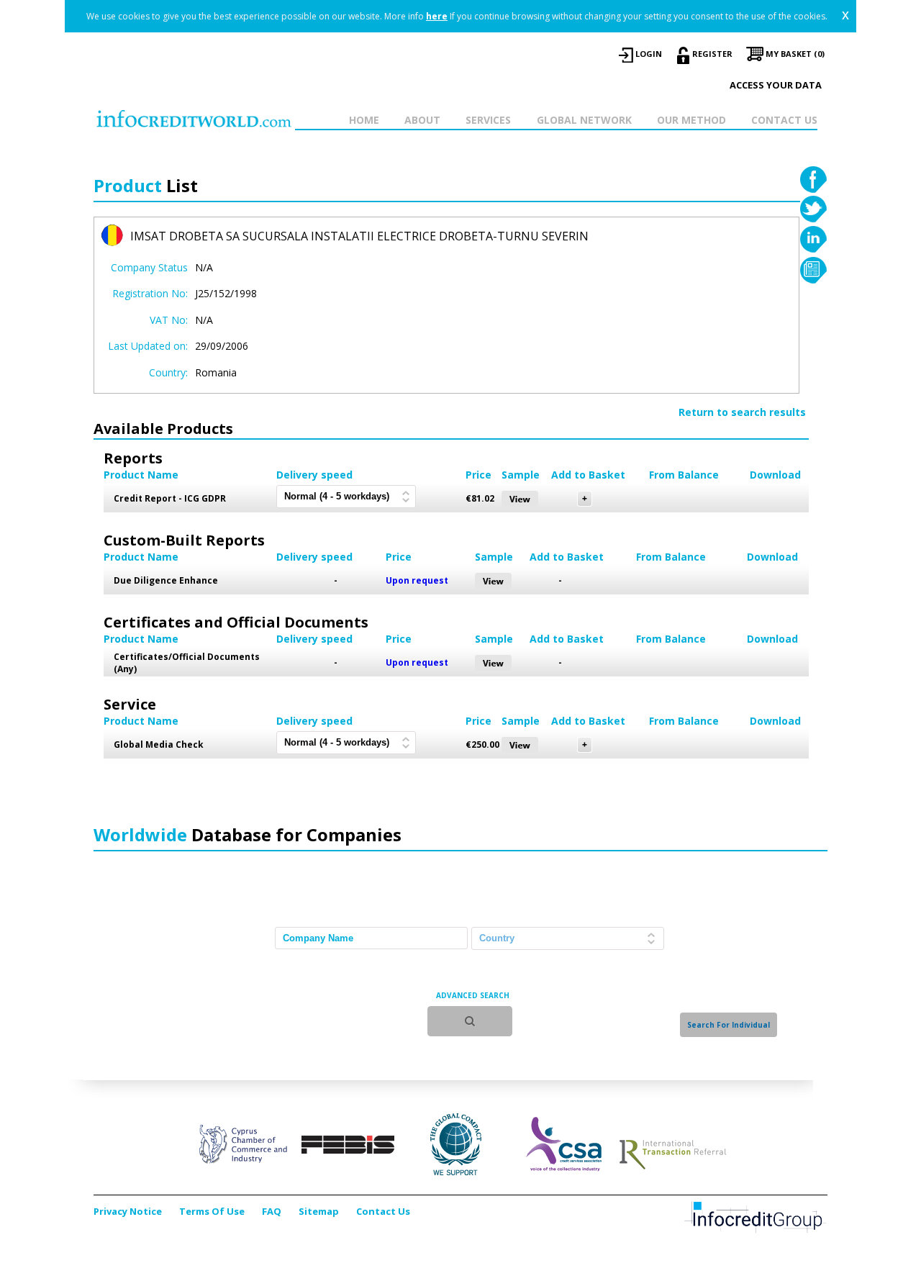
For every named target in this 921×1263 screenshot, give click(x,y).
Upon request (417, 580)
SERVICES (488, 120)
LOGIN (648, 53)
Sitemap (319, 1211)
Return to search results (742, 412)
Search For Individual (728, 1025)
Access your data (776, 84)
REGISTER (712, 53)
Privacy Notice (128, 1211)
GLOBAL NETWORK (584, 120)
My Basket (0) (795, 53)
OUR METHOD (691, 120)
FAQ (271, 1211)
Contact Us (383, 1211)
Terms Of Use (212, 1211)
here (437, 16)
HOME (364, 120)
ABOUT (422, 120)
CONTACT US (784, 120)
